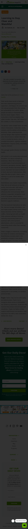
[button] (26, 244)
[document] (14, 264)
